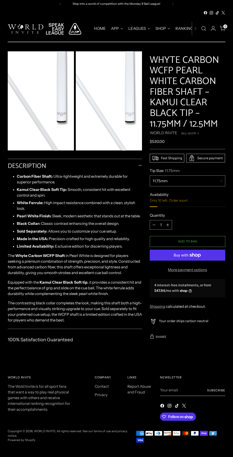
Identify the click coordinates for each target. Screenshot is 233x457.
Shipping (157, 306)
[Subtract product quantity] (154, 224)
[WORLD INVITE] (47, 29)
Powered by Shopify (21, 440)
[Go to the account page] (213, 28)
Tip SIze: (165, 170)
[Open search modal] (203, 28)
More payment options (187, 269)
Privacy (101, 395)
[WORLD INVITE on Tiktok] (217, 13)
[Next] (173, 4)
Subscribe (216, 390)
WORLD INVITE (163, 133)
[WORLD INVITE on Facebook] (205, 13)
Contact (102, 386)
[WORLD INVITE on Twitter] (223, 13)
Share (161, 337)
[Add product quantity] (168, 224)
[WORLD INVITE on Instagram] (211, 13)
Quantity (157, 215)
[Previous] (60, 4)
